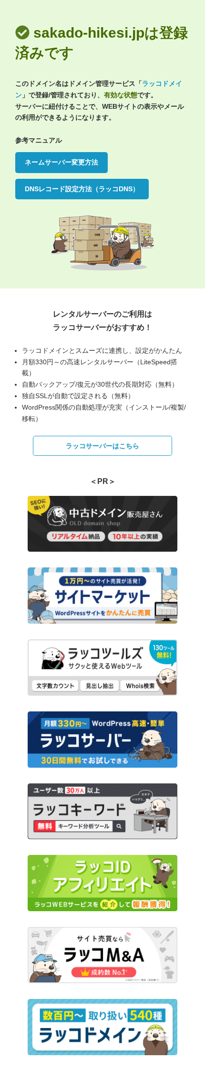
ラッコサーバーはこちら (102, 446)
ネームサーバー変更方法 (61, 162)
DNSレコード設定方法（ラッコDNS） (82, 189)
